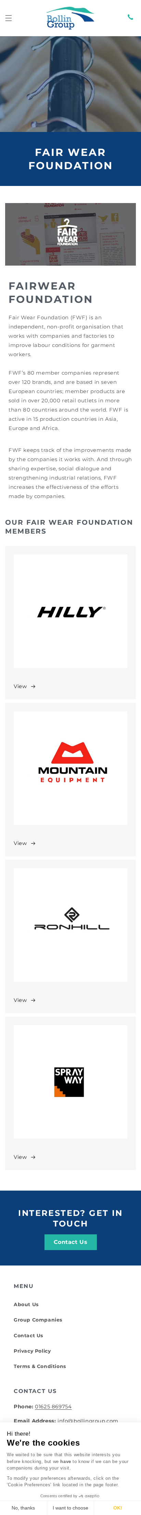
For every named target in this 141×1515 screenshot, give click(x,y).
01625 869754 (53, 1406)
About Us (26, 1304)
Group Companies (38, 1320)
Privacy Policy (32, 1351)
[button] (8, 18)
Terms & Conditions (40, 1366)
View (20, 686)
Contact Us (71, 1242)
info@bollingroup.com (87, 1421)
